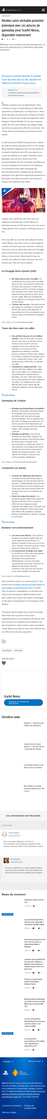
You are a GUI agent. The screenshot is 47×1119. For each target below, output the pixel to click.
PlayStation (14, 10)
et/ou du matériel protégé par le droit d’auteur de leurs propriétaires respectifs (23, 1094)
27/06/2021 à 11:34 (14, 835)
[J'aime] (34, 906)
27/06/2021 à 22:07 (16, 862)
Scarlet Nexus (18, 650)
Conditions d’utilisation (12, 1105)
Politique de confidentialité (30, 1106)
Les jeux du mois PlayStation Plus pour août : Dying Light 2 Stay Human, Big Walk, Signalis (34, 921)
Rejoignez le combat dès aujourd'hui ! (19, 702)
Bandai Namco (7, 650)
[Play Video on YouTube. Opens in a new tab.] (40, 209)
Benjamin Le (13, 90)
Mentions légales (9, 1112)
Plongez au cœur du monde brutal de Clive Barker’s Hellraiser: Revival (33, 981)
